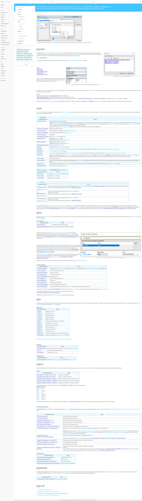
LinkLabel (107, 432)
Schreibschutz (44, 254)
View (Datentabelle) (65, 126)
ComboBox (99, 101)
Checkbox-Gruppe (80, 186)
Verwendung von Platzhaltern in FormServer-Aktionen (48, 491)
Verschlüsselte (52, 149)
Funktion (55, 81)
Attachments (132, 124)
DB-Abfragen (80, 60)
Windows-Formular (71, 130)
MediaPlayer (112, 432)
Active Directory (134, 216)
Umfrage (72, 191)
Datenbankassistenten (65, 473)
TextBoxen (74, 432)
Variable (65, 165)
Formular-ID (58, 149)
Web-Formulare (67, 149)
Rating (88, 430)
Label (68, 139)
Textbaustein (56, 359)
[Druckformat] (26, 64)
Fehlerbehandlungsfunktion (72, 348)
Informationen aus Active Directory (59, 232)
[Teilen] (24, 64)
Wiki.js (95, 500)
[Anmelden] (140, 1)
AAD (47, 250)
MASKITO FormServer (68, 163)
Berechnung (66, 409)
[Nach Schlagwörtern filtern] (93, 1)
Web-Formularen (57, 122)
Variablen (74, 60)
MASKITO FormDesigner (54, 42)
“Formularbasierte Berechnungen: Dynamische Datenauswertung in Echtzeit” (125, 409)
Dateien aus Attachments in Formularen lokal (57, 205)
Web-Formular (113, 163)
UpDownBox (99, 430)
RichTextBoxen (91, 432)
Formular (47, 53)
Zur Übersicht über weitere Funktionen (45, 489)
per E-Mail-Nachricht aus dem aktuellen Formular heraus (108, 149)
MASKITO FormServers (61, 268)
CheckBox (94, 90)
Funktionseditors (85, 42)
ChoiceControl (123, 430)
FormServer (113, 124)
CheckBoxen (78, 430)
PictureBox (119, 257)
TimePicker (52, 101)
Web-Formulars (60, 151)
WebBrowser (119, 432)
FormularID (52, 151)
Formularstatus (56, 173)
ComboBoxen (116, 430)
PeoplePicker (57, 245)
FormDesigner (99, 257)
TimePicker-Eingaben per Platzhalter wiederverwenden (48, 495)
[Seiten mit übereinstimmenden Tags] (31, 60)
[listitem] (25, 9)
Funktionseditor (58, 250)
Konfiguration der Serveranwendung (93, 268)
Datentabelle (89, 155)
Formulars (70, 234)
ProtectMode (73, 149)
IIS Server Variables (104, 289)
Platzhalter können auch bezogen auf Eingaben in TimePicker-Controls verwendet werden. (54, 339)
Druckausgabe (61, 145)
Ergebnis (54, 175)
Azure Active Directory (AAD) (80, 260)
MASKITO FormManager (42, 169)
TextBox (66, 250)
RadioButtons (84, 430)
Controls (69, 60)
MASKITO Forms (75, 54)
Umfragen (42, 182)
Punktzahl (54, 178)
